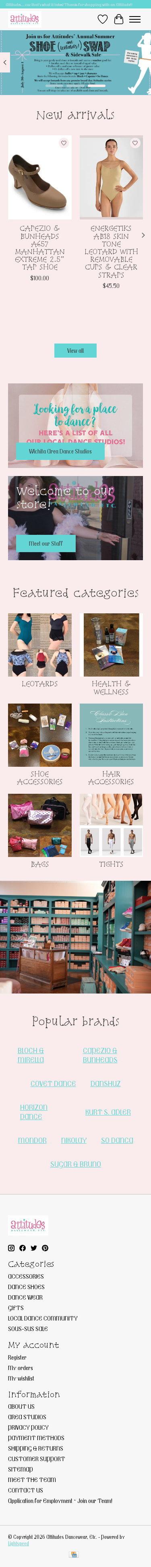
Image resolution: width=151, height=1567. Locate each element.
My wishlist (21, 1378)
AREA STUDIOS (27, 1416)
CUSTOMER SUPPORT (36, 1458)
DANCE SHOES (26, 1286)
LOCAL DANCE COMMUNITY (43, 1318)
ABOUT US (21, 1406)
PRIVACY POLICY (28, 1427)
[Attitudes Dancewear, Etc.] (24, 19)
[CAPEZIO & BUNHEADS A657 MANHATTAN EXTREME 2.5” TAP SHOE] (40, 177)
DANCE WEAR (25, 1297)
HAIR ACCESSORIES (111, 778)
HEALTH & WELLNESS (111, 687)
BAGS (40, 864)
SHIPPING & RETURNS (35, 1448)
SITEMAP (20, 1469)
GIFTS (16, 1307)
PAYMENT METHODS (36, 1437)
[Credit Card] (74, 1555)
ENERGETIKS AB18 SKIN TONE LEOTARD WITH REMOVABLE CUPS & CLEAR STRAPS (111, 251)
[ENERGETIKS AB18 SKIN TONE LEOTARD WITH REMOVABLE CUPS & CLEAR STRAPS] (111, 177)
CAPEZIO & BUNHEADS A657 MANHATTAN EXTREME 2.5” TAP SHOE (40, 247)
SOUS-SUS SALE (28, 1328)
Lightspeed (18, 1543)
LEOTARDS (40, 683)
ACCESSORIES (26, 1276)
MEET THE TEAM (32, 1479)
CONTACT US (25, 1490)
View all (75, 350)
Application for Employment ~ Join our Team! (60, 1500)
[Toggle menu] (135, 19)
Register (17, 1357)
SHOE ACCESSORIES (40, 778)
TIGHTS (111, 864)
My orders (20, 1367)
